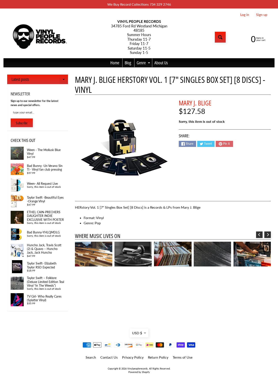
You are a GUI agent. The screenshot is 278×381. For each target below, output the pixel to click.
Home (114, 63)
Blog (128, 63)
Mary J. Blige (195, 102)
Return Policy (158, 357)
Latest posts (40, 80)
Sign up (261, 14)
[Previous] (259, 234)
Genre (144, 63)
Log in (244, 14)
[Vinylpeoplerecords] (39, 37)
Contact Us (109, 357)
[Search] (220, 37)
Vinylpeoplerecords (137, 368)
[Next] (267, 234)
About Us (161, 63)
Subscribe (22, 123)
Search (91, 357)
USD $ (137, 333)
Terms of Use (182, 357)
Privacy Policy (133, 357)
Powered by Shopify (139, 372)
